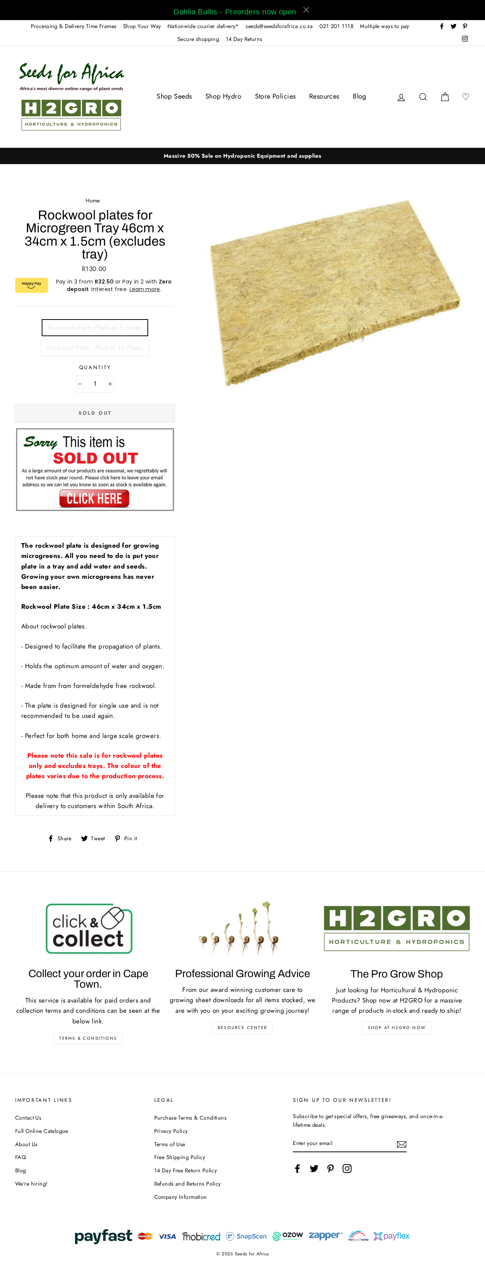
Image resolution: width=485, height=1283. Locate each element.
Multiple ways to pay (384, 26)
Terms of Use (169, 1144)
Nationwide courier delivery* (203, 26)
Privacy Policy (171, 1131)
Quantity (95, 367)
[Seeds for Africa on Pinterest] (330, 1168)
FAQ (20, 1157)
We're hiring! (31, 1183)
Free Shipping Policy (179, 1157)
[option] (242, 156)
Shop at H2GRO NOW (397, 1028)
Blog (359, 96)
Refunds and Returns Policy (187, 1183)
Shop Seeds (174, 96)
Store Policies (275, 96)
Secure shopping (198, 39)
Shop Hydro (223, 96)
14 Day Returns (244, 39)
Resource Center (242, 1028)
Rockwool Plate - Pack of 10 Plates (95, 347)
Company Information (180, 1197)
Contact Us (28, 1118)
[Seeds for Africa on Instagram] (347, 1168)
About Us (26, 1144)
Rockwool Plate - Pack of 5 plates (95, 327)
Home (93, 200)
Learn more (145, 289)
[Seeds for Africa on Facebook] (297, 1168)
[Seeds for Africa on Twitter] (314, 1168)
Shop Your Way (142, 26)
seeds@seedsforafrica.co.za (279, 26)
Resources (324, 96)
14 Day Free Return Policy (185, 1170)
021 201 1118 (336, 26)
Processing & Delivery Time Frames (74, 26)
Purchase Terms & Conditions (190, 1118)
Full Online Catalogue (41, 1131)
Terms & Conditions (88, 1038)
